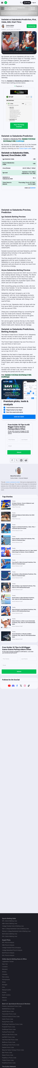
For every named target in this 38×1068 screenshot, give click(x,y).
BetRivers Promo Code (8, 1042)
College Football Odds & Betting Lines (13, 926)
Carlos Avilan (10, 25)
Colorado (4, 974)
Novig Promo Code (7, 1021)
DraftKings (20, 141)
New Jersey (5, 977)
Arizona (4, 971)
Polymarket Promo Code (9, 1014)
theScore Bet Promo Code (9, 1034)
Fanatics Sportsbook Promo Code (11, 1006)
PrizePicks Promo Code (8, 1063)
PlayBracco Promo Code (9, 1057)
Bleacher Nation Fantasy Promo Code (13, 1050)
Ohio (3, 987)
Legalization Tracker (8, 961)
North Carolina (6, 995)
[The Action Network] (5, 2)
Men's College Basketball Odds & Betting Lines (15, 928)
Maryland (5, 969)
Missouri (4, 997)
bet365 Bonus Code (8, 1011)
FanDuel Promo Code (8, 1032)
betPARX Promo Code (8, 1037)
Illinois (4, 982)
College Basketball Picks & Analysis (12, 950)
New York (5, 964)
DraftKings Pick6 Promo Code (10, 1045)
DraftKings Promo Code (9, 1029)
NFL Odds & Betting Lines (9, 921)
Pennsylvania (6, 979)
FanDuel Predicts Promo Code (10, 1016)
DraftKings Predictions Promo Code (12, 1024)
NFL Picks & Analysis (8, 942)
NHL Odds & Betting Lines (9, 936)
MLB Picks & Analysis (8, 952)
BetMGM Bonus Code (8, 1009)
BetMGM (32, 188)
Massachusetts (6, 990)
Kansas (4, 992)
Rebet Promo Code (7, 1055)
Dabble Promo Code (8, 1047)
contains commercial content (12, 482)
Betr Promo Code (7, 1052)
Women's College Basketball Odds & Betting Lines (16, 931)
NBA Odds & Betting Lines (9, 923)
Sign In (34, 2)
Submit (19, 452)
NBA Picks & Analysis (8, 945)
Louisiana (5, 966)
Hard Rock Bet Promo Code (10, 1039)
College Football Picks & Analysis (11, 947)
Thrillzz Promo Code (8, 1060)
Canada (4, 1000)
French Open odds (25, 148)
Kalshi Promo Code (7, 1019)
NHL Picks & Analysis (8, 955)
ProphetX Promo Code (8, 1027)
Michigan (4, 984)
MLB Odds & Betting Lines (9, 933)
